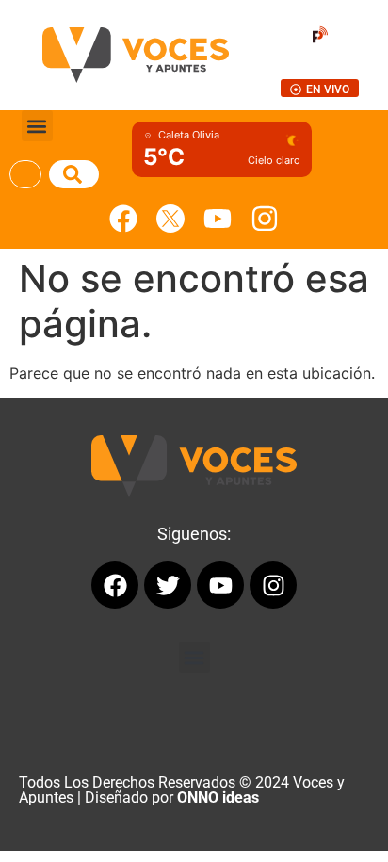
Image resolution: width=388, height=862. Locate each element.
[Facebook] (123, 218)
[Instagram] (264, 218)
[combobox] (25, 174)
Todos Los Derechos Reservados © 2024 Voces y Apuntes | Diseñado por (182, 789)
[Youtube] (217, 218)
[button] (37, 125)
